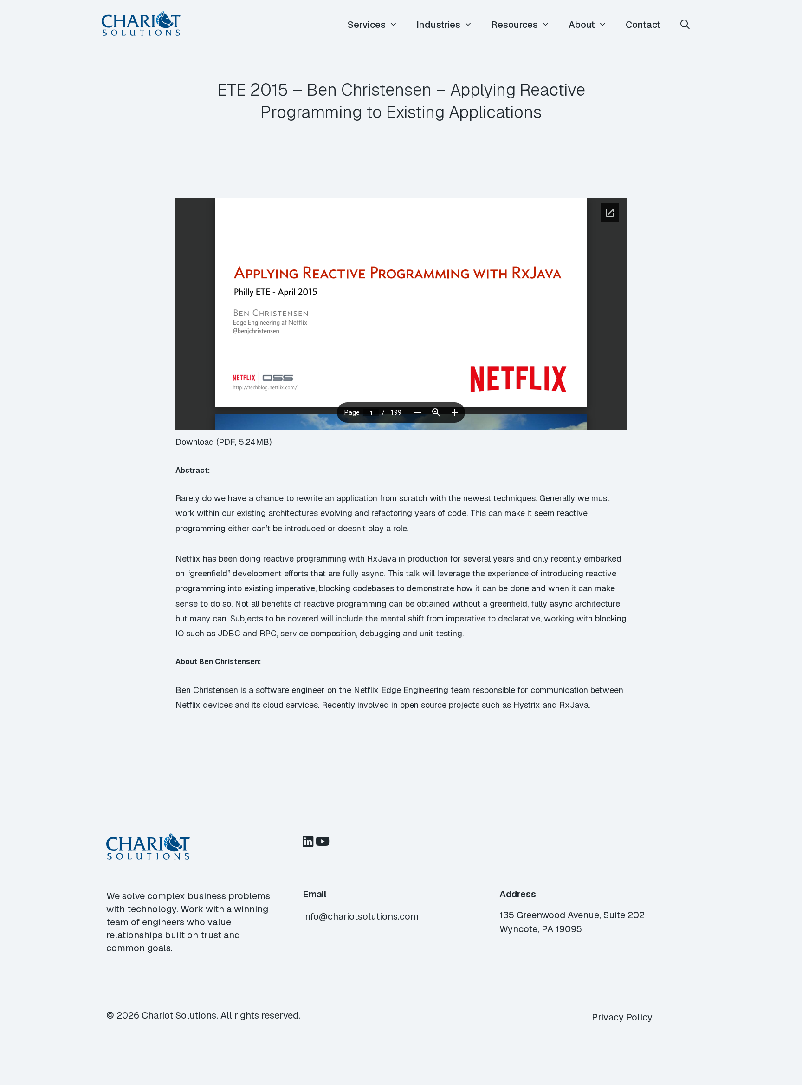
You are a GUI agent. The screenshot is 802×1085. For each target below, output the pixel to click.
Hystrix (526, 704)
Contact (643, 25)
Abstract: (192, 470)
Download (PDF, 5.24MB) (223, 442)
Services (367, 25)
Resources (514, 25)
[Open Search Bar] (685, 25)
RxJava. (574, 704)
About (582, 25)
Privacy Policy (622, 1017)
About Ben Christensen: (218, 662)
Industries (438, 25)
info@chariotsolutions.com (361, 916)
